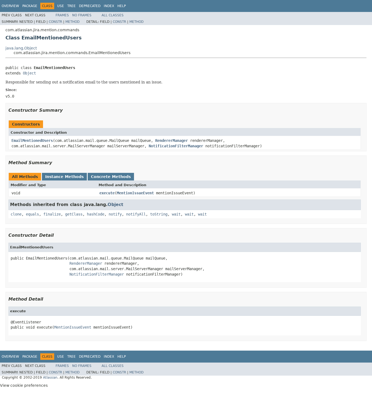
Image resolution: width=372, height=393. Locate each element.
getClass (74, 214)
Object (29, 73)
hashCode (95, 214)
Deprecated (89, 6)
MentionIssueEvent (135, 193)
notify (115, 214)
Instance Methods (64, 176)
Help (121, 6)
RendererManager (171, 140)
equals (32, 214)
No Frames (82, 15)
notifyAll (136, 214)
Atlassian (50, 377)
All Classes (113, 15)
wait (176, 214)
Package (29, 6)
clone (16, 214)
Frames (62, 15)
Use (60, 6)
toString (158, 214)
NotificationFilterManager (176, 146)
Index (109, 6)
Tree (71, 6)
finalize (52, 214)
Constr (55, 22)
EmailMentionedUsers (32, 140)
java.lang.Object (21, 48)
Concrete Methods (111, 176)
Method (72, 22)
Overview (10, 6)
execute (107, 193)
